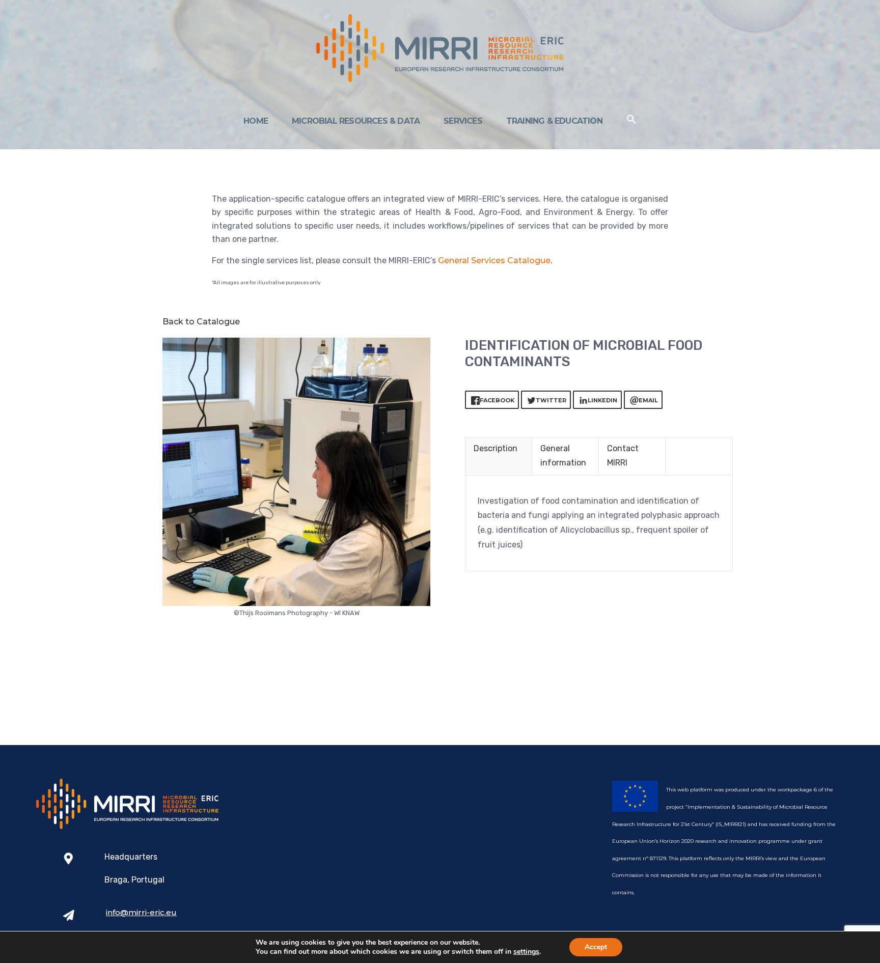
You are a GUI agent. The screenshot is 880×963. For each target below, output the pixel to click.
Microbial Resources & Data (356, 121)
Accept (596, 947)
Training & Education (554, 121)
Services (463, 121)
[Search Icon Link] (631, 121)
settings (526, 951)
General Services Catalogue (494, 260)
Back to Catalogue (201, 321)
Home (255, 121)
